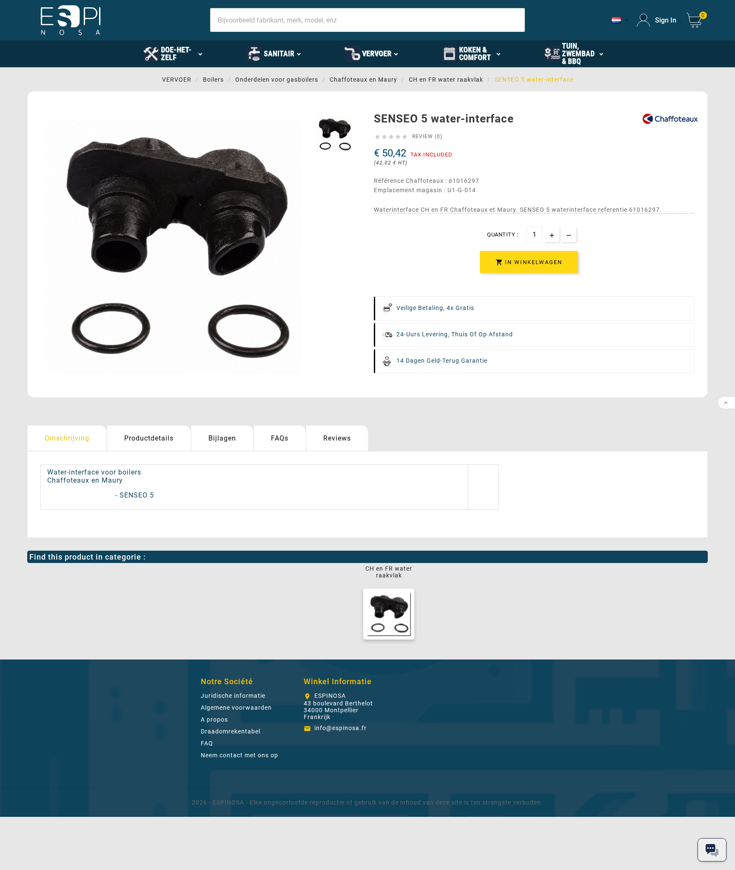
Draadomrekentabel (230, 731)
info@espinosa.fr (340, 728)
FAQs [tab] (279, 438)
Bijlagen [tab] (222, 438)
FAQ (207, 743)
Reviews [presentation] (337, 438)
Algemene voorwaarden (236, 707)
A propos (214, 719)
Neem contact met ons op (239, 755)
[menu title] (647, 53)
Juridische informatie (233, 695)
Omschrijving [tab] (67, 438)
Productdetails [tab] (149, 438)
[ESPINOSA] (100, 53)
